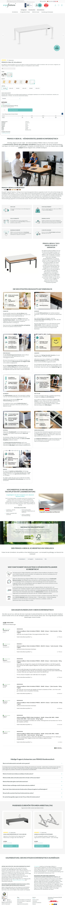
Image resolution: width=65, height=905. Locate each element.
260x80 (31, 88)
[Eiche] (15, 82)
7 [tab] (34, 851)
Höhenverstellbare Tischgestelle (24, 901)
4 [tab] (28, 851)
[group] (9, 623)
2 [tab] (25, 851)
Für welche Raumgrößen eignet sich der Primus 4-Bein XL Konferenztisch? (21, 797)
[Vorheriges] (3, 35)
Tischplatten (36, 866)
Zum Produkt (8, 846)
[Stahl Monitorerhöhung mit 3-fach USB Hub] (17, 820)
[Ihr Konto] (54, 5)
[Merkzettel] (58, 5)
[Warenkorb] (61, 5)
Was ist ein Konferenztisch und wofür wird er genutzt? (16, 763)
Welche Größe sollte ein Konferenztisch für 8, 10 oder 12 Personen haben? (21, 777)
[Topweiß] (32, 82)
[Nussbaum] (26, 82)
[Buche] (9, 82)
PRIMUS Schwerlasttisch (7, 902)
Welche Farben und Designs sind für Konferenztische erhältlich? (19, 785)
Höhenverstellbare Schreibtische (24, 899)
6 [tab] (32, 851)
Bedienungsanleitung (6, 133)
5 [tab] (30, 851)
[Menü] (6, 892)
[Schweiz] (57, 1)
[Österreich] (56, 1)
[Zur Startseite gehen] (9, 5)
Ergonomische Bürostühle (22, 904)
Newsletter (34, 901)
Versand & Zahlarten (36, 902)
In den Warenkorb (13, 110)
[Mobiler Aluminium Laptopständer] (48, 820)
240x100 (24, 88)
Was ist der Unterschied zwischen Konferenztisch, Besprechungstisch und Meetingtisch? (25, 789)
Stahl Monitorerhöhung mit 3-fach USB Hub (14, 834)
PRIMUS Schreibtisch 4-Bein (19, 880)
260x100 (37, 88)
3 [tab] (26, 851)
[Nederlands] (54, 1)
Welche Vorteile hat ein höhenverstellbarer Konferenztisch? (18, 774)
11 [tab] (42, 851)
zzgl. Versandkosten (9, 842)
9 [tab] (38, 851)
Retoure (34, 904)
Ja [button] (31, 636)
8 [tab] (36, 851)
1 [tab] (23, 851)
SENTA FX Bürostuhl (6, 904)
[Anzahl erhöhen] (6, 110)
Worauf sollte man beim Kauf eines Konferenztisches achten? (18, 793)
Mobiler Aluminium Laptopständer (43, 834)
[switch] (4, 900)
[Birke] (4, 82)
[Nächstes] (63, 35)
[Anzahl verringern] (2, 110)
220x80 (4, 88)
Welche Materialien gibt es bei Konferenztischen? (15, 781)
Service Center (35, 899)
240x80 (17, 88)
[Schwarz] (4, 75)
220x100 (11, 88)
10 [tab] (40, 851)
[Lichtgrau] (21, 82)
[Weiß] (9, 75)
